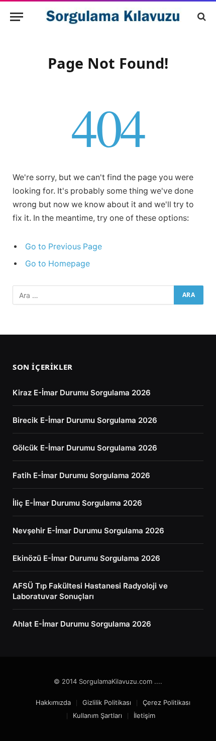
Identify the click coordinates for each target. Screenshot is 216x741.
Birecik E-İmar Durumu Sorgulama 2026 (85, 420)
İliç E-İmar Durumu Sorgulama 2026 (77, 503)
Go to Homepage (57, 263)
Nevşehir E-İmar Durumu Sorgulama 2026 (88, 530)
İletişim (144, 715)
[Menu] (16, 17)
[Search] (200, 17)
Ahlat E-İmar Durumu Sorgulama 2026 (82, 624)
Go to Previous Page (63, 246)
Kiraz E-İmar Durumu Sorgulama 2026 (82, 392)
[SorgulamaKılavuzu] (113, 17)
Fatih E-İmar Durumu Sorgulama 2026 (81, 475)
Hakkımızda (53, 702)
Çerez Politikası (166, 702)
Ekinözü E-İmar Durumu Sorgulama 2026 (86, 558)
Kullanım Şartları (97, 715)
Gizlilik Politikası (106, 702)
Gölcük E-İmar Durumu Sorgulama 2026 (85, 448)
